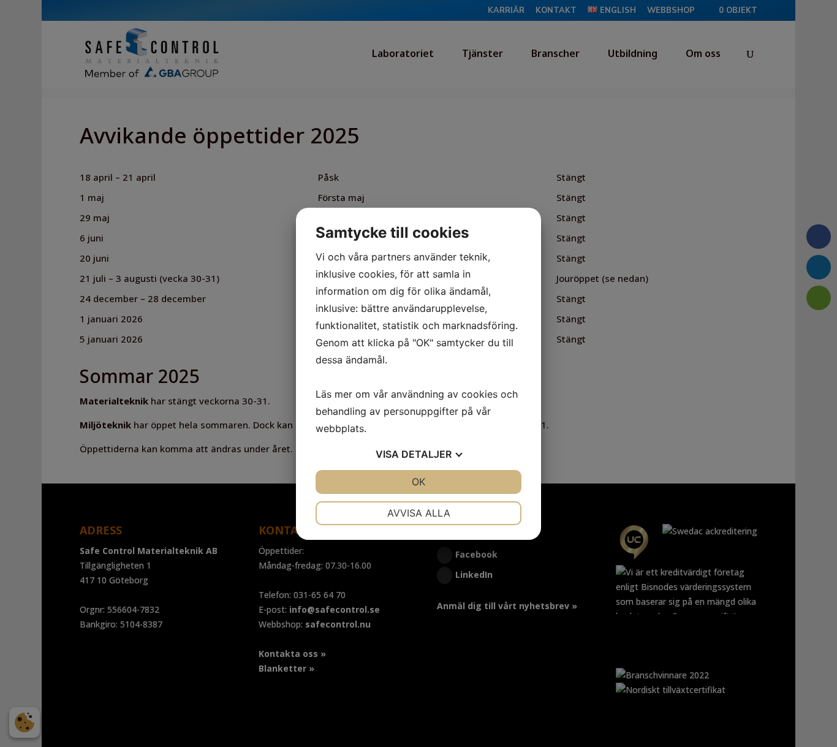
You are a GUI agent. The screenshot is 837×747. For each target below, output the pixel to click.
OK (418, 482)
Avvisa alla (418, 513)
